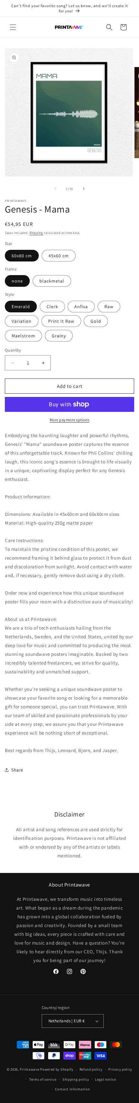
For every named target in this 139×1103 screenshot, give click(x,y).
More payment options (70, 419)
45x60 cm (58, 256)
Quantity (13, 350)
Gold (96, 321)
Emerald (21, 306)
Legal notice (105, 1079)
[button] (13, 27)
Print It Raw (61, 321)
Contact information (72, 1089)
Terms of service (42, 1079)
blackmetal (51, 281)
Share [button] (17, 770)
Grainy (59, 336)
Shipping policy (75, 1079)
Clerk (52, 306)
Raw (108, 306)
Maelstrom (23, 336)
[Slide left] (55, 188)
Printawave (29, 1069)
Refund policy (91, 1069)
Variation (22, 321)
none (17, 281)
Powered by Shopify (56, 1069)
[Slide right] (84, 188)
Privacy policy (120, 1069)
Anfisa (81, 306)
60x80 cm (22, 256)
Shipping (36, 233)
